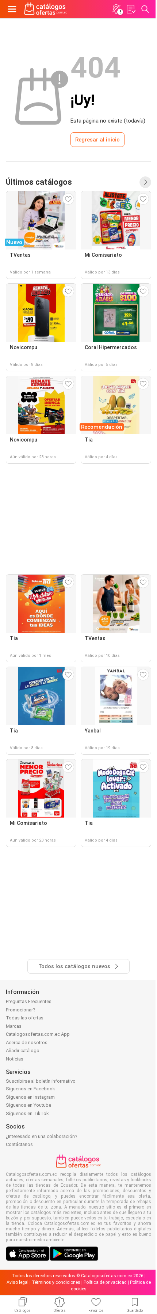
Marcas (14, 1026)
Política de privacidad (105, 1282)
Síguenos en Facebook (30, 1088)
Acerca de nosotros (26, 1042)
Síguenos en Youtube (28, 1105)
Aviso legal (17, 1282)
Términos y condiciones (56, 1282)
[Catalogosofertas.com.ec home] (46, 9)
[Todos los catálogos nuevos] (145, 182)
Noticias (14, 1059)
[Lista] (131, 9)
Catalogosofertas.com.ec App (38, 1034)
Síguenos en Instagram (30, 1097)
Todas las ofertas (24, 1018)
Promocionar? (20, 1010)
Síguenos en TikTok (27, 1113)
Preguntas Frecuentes (28, 1001)
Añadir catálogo (22, 1050)
